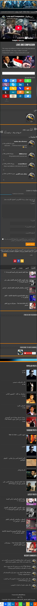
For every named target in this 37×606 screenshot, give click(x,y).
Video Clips (26, 12)
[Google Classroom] (5, 96)
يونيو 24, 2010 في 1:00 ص (8, 163)
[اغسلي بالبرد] (31, 410)
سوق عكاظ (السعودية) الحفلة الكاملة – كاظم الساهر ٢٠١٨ (13, 532)
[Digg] (20, 96)
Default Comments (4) (6, 193)
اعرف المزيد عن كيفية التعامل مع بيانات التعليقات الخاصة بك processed (18, 250)
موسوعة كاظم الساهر (29, 599)
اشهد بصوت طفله (28, 129)
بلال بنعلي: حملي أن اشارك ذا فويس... (20, 585)
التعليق (32, 203)
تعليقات (21, 268)
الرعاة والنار (21, 470)
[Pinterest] (20, 80)
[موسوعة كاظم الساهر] (18, 4)
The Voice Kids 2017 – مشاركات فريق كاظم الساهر (14, 544)
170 (23, 407)
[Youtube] (15, 260)
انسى (23, 370)
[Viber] (5, 84)
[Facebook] (5, 80)
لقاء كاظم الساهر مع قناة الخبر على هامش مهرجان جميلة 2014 (14, 482)
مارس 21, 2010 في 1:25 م (8, 143)
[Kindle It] (5, 92)
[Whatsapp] (27, 80)
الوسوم (14, 268)
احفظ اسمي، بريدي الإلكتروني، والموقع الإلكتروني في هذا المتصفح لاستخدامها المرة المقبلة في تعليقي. (19, 239)
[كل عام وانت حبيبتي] (31, 386)
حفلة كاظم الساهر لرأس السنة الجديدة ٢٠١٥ (16, 272)
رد (3, 149)
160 (23, 421)
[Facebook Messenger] (5, 88)
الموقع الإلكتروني (30, 233)
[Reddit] (27, 88)
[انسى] (31, 375)
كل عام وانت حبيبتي (19, 382)
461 (23, 384)
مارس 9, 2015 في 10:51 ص (8, 173)
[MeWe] (13, 92)
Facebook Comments (18, 193)
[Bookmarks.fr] (13, 96)
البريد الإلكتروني (30, 226)
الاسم (33, 220)
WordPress (22, 595)
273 (23, 396)
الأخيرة (33, 268)
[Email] (27, 92)
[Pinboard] (20, 88)
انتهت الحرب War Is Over (17, 435)
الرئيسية (33, 12)
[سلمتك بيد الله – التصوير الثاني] (31, 398)
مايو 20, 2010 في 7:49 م (7, 153)
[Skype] (13, 84)
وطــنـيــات (6, 73)
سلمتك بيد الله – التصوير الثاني (15, 394)
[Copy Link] (13, 88)
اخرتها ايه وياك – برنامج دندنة (12, 132)
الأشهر (27, 268)
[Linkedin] (20, 84)
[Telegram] (27, 96)
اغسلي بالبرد (21, 406)
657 (23, 372)
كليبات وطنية (18, 12)
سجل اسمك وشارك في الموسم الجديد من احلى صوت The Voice (15, 418)
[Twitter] (13, 80)
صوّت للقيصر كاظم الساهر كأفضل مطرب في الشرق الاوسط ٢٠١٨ (14, 508)
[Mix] (20, 92)
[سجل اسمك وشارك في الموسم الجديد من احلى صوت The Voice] (31, 422)
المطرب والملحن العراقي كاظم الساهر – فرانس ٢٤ (15, 520)
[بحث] (5, 255)
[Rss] (22, 260)
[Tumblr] (27, 84)
